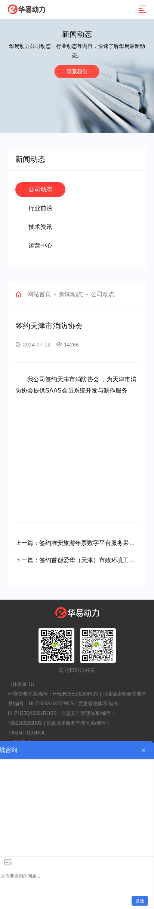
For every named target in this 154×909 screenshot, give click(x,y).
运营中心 (40, 245)
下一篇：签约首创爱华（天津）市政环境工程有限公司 (75, 561)
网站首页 (39, 294)
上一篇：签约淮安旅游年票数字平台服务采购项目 (75, 544)
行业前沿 (40, 208)
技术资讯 (40, 227)
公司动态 (40, 189)
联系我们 (77, 72)
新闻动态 (71, 294)
